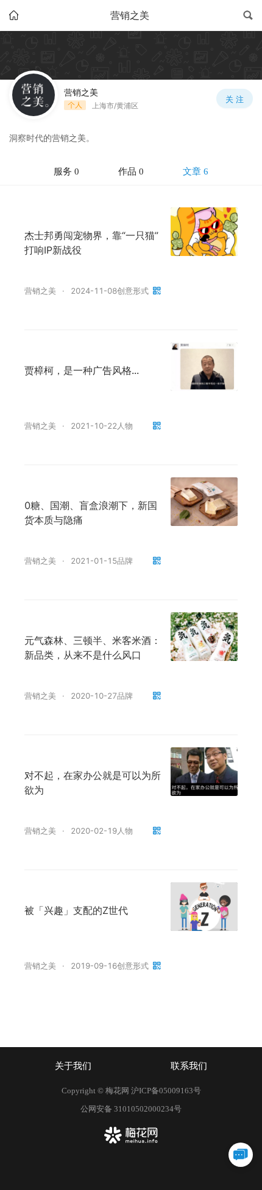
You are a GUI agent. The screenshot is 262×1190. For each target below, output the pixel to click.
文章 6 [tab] (195, 171)
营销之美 (40, 291)
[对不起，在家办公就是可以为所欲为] (204, 771)
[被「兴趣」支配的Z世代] (204, 906)
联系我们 (189, 1066)
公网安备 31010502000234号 (131, 1108)
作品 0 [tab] (131, 171)
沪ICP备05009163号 (166, 1090)
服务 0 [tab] (66, 171)
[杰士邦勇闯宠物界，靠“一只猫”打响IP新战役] (204, 231)
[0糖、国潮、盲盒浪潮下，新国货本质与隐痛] (204, 501)
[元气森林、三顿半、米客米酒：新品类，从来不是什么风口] (204, 636)
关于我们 (73, 1066)
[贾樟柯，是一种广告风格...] (204, 366)
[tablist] (131, 172)
